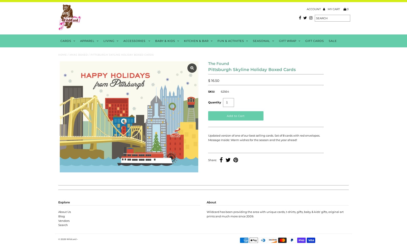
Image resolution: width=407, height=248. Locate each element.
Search (63, 225)
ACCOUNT (314, 9)
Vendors (64, 220)
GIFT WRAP (287, 40)
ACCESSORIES (134, 40)
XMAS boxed (79, 54)
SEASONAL (261, 40)
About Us (64, 212)
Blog (61, 216)
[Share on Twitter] (228, 160)
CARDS (65, 40)
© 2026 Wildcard (67, 239)
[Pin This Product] (235, 160)
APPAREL (87, 40)
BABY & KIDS (165, 40)
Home (62, 54)
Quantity (214, 102)
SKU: (211, 91)
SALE (333, 40)
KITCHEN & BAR (196, 40)
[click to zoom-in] (192, 68)
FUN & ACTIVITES (230, 40)
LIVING (108, 40)
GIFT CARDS (314, 40)
